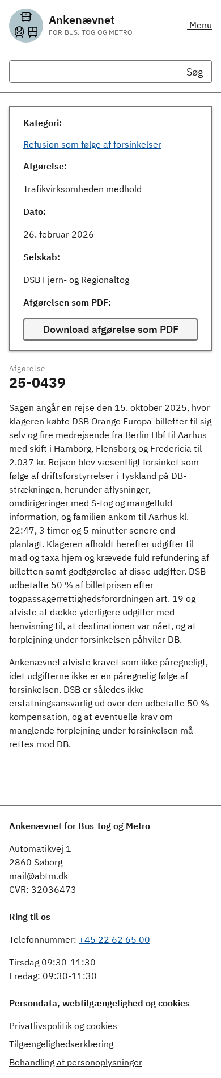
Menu (199, 25)
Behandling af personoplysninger (75, 1062)
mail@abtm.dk (38, 875)
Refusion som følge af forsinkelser (92, 144)
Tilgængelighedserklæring (61, 1044)
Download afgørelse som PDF (110, 329)
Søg (194, 71)
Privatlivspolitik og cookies (63, 1025)
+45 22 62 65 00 (114, 939)
